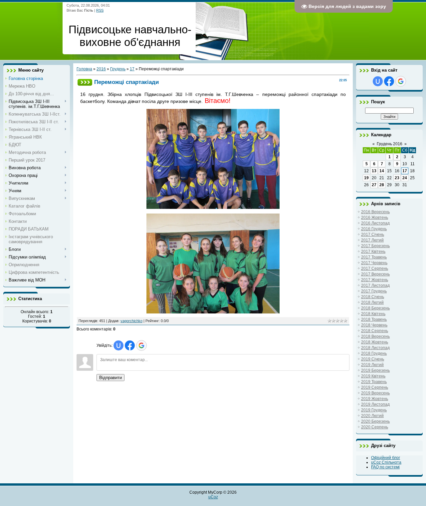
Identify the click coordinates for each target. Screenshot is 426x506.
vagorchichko (131, 321)
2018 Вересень (375, 336)
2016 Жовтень (374, 217)
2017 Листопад (375, 285)
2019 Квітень (373, 376)
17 (132, 69)
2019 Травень (374, 381)
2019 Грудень (374, 410)
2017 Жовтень (374, 279)
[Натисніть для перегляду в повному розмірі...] (213, 207)
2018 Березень (375, 308)
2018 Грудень (374, 353)
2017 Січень (372, 234)
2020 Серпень (374, 427)
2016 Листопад (375, 223)
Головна (84, 69)
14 (381, 171)
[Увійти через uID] (118, 345)
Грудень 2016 (389, 144)
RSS (100, 10)
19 (366, 178)
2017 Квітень (373, 251)
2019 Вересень (375, 393)
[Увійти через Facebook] (130, 345)
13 (374, 171)
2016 (101, 69)
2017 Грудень (374, 291)
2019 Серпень (374, 387)
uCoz (213, 497)
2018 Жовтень (374, 342)
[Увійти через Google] (141, 345)
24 (404, 178)
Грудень (117, 69)
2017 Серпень (374, 268)
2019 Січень (372, 359)
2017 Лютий (372, 240)
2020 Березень (375, 421)
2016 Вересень (375, 212)
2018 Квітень (373, 313)
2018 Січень (372, 296)
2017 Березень (375, 246)
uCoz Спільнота (386, 462)
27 (374, 185)
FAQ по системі (385, 467)
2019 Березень (375, 370)
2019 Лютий (372, 364)
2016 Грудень (374, 229)
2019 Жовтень (374, 398)
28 (381, 185)
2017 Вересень (375, 274)
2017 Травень (374, 257)
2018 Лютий (372, 302)
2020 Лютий (372, 415)
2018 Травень (374, 319)
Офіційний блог (385, 457)
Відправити (110, 377)
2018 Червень (374, 325)
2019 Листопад (375, 404)
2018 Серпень (374, 330)
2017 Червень (374, 262)
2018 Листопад (375, 347)
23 (397, 178)
